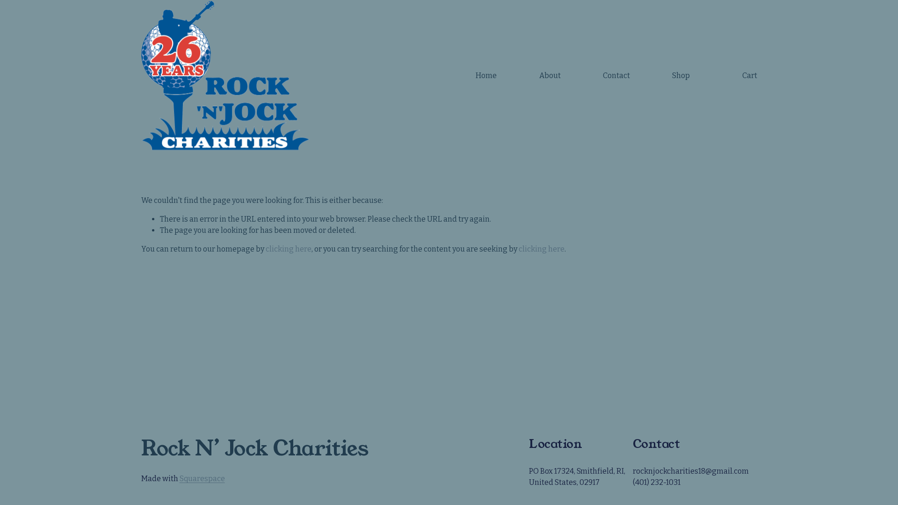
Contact (616, 75)
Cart (749, 75)
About (550, 75)
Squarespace (202, 478)
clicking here (288, 249)
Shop (681, 75)
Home (486, 75)
